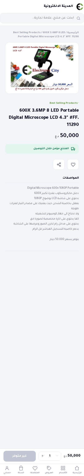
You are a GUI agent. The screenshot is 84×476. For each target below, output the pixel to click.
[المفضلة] (73, 164)
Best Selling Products (26, 32)
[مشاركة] (59, 164)
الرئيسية (73, 32)
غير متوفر (19, 456)
